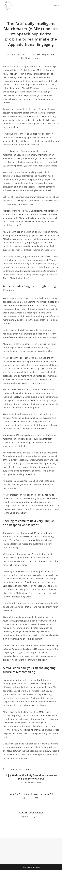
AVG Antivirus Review (31, 812)
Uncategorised (33, 58)
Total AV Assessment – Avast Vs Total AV (31, 794)
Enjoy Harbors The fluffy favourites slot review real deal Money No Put (31, 777)
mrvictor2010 (18, 54)
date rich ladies (35, 120)
